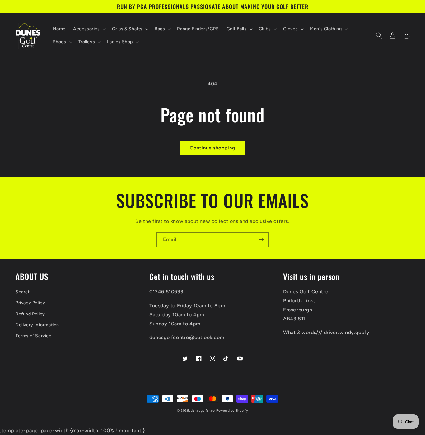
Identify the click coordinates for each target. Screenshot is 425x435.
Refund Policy (30, 314)
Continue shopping (212, 148)
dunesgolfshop (203, 411)
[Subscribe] (261, 239)
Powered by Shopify (232, 411)
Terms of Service (34, 335)
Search (23, 292)
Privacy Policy (30, 302)
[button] (88, 28)
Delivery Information (37, 325)
